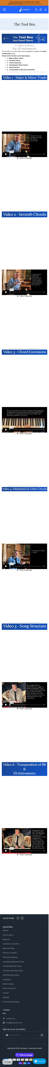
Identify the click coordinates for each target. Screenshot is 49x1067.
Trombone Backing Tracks (13, 971)
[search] (36, 9)
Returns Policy (8, 984)
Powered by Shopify (35, 1048)
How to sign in (8, 935)
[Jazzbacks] (24, 9)
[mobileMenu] (4, 9)
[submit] (41, 1035)
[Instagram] (22, 918)
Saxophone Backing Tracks (13, 962)
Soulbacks (7, 979)
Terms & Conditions (10, 957)
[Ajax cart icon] (40, 9)
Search (5, 930)
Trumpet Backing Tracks (12, 966)
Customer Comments (11, 944)
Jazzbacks (24, 1048)
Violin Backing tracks (11, 975)
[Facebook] (17, 918)
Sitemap (6, 997)
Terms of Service (9, 988)
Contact (6, 993)
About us (6, 939)
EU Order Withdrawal (11, 1002)
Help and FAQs (8, 948)
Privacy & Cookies (10, 953)
